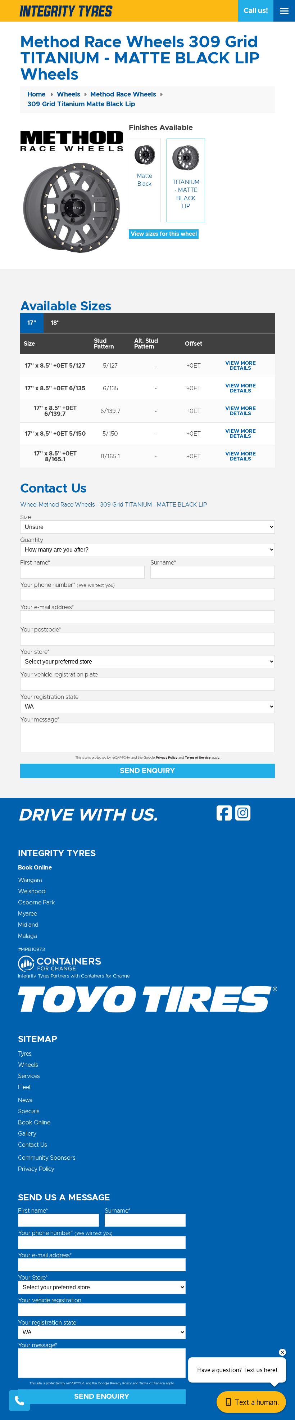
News (25, 1100)
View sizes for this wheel (164, 234)
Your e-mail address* (47, 607)
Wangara (30, 880)
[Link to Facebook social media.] (225, 813)
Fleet (24, 1087)
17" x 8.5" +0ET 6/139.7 (55, 411)
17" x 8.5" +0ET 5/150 (55, 434)
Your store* (34, 652)
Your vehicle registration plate (59, 675)
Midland (28, 925)
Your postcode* (40, 630)
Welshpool (32, 891)
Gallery (27, 1134)
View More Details (240, 366)
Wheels (28, 1065)
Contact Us (32, 1145)
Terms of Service (197, 757)
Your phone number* (67, 585)
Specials (29, 1111)
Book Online (34, 1122)
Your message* (39, 720)
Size (25, 517)
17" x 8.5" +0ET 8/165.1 (55, 456)
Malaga (27, 936)
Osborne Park (36, 903)
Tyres (25, 1054)
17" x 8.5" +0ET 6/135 (55, 388)
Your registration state (49, 697)
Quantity (31, 540)
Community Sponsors (47, 1158)
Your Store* (32, 1278)
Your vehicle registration (49, 1300)
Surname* (163, 563)
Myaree (27, 914)
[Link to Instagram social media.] (242, 813)
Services (29, 1076)
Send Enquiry (147, 770)
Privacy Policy (166, 757)
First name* (35, 563)
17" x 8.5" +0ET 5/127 (55, 366)
